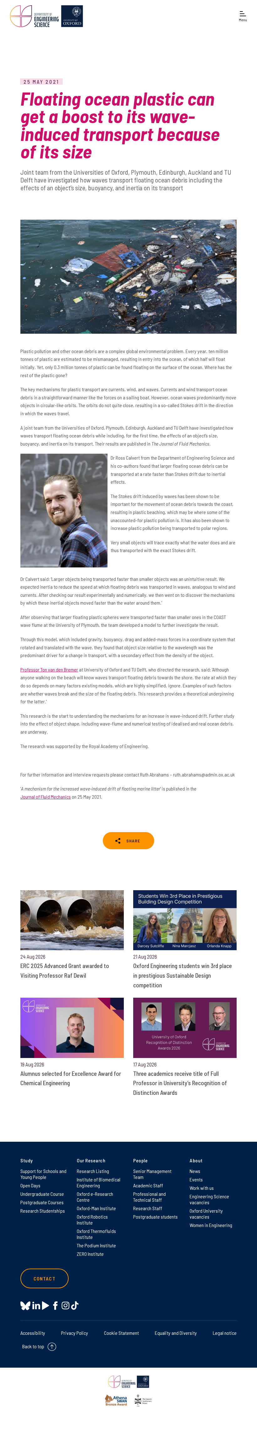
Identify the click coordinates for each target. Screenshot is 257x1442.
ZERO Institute (90, 1254)
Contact (44, 1278)
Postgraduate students (155, 1217)
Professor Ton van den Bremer (49, 669)
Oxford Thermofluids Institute (96, 1234)
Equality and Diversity (176, 1333)
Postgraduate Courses (42, 1202)
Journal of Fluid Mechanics (45, 797)
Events (196, 1179)
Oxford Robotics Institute (92, 1219)
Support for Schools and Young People (43, 1174)
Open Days (30, 1185)
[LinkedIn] (36, 1305)
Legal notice (225, 1333)
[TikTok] (74, 1305)
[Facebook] (55, 1305)
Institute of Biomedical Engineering (98, 1182)
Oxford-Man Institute (96, 1208)
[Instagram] (65, 1305)
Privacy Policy (74, 1333)
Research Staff (147, 1208)
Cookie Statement (121, 1333)
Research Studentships (42, 1211)
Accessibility (32, 1333)
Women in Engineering (211, 1225)
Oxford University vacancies (206, 1214)
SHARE (133, 840)
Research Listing (93, 1171)
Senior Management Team (152, 1174)
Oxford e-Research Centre (95, 1197)
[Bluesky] (25, 1306)
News (195, 1171)
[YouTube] (45, 1305)
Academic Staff (148, 1185)
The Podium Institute (96, 1245)
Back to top (33, 1346)
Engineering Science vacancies (209, 1199)
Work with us (202, 1188)
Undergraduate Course (42, 1194)
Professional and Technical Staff (149, 1197)
